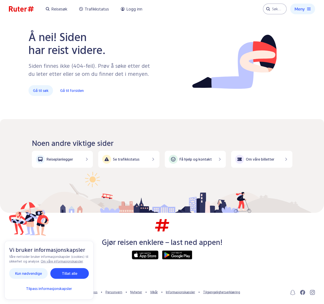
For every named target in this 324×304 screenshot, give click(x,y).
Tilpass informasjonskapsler (49, 288)
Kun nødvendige (28, 273)
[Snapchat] (292, 292)
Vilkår (154, 292)
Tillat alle (69, 273)
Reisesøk (59, 9)
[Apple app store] (145, 254)
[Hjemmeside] (21, 9)
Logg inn (134, 9)
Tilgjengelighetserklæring (221, 292)
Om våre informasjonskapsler (62, 261)
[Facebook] (302, 292)
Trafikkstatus (97, 9)
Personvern (114, 292)
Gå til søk (41, 90)
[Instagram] (312, 292)
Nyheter (136, 292)
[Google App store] (177, 254)
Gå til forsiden (72, 90)
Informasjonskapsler (180, 292)
